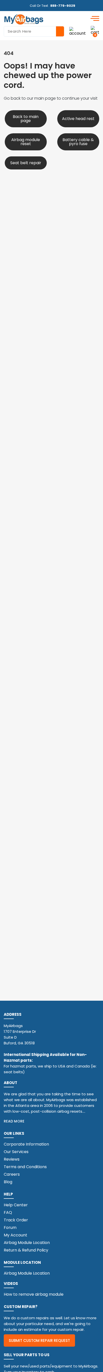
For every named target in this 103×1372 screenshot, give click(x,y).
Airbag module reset (25, 142)
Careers (12, 1174)
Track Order (16, 1220)
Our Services (16, 1152)
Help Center (16, 1205)
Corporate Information (26, 1144)
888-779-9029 (62, 5)
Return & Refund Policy (26, 1250)
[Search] (60, 31)
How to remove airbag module (34, 1294)
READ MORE (14, 1121)
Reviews (12, 1159)
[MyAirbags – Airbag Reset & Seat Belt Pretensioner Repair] (24, 19)
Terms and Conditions (25, 1167)
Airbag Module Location (27, 1242)
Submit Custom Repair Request (39, 1340)
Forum (10, 1227)
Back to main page (25, 119)
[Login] (77, 31)
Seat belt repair (25, 163)
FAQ (8, 1212)
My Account (15, 1235)
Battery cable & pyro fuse (78, 142)
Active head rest (78, 119)
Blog (8, 1182)
